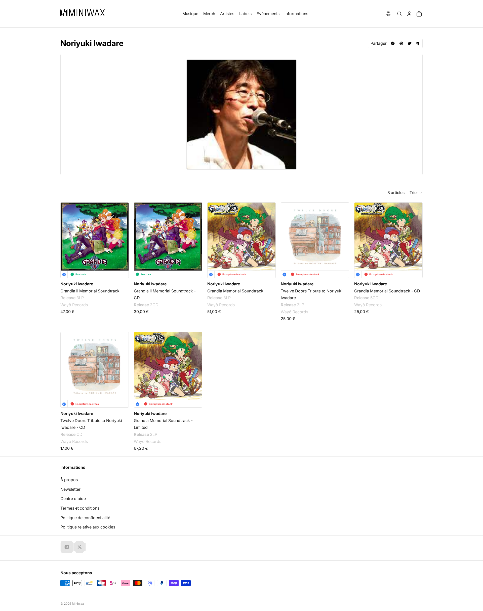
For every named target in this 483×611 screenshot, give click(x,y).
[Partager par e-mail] (418, 43)
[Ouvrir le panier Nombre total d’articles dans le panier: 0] (419, 13)
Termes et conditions (79, 508)
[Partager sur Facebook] (393, 43)
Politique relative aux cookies (87, 526)
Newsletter (70, 489)
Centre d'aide (73, 498)
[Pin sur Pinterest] (401, 43)
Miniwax (78, 603)
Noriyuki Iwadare (76, 283)
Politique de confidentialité (85, 517)
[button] (416, 192)
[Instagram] (66, 547)
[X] (79, 547)
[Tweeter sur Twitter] (409, 43)
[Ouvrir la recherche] (399, 13)
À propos (69, 479)
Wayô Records (74, 304)
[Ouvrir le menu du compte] (409, 13)
